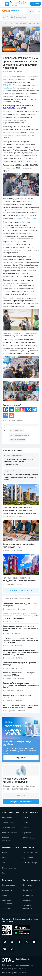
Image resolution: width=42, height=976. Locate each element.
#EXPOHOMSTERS (10, 85)
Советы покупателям (31, 853)
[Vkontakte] (29, 409)
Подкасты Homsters (9, 833)
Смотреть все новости (21, 590)
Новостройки (28, 885)
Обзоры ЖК (27, 900)
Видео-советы (28, 858)
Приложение (7, 817)
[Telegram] (34, 409)
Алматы (25, 817)
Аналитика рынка (8, 828)
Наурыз (5, 853)
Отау (3, 858)
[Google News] (5, 415)
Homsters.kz (8, 88)
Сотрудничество (8, 885)
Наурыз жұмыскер (9, 868)
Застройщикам (7, 890)
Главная (5, 24)
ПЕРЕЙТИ (35, 3)
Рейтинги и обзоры (30, 863)
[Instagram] (23, 409)
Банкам (4, 895)
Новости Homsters (19, 24)
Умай (3, 873)
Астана (25, 823)
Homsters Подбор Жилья (26, 218)
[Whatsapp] (17, 409)
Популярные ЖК (29, 890)
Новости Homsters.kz (18, 439)
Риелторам (6, 908)
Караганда (27, 833)
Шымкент (26, 828)
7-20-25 (5, 863)
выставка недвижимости (19, 435)
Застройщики (28, 895)
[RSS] (11, 415)
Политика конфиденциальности (14, 969)
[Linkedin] (11, 409)
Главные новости (8, 823)
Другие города (28, 838)
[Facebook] (5, 409)
